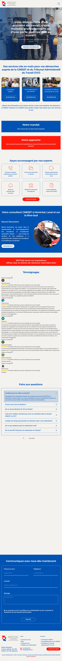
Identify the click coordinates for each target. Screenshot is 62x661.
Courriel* (7, 581)
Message (7, 593)
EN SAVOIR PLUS (10, 97)
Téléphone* (37, 569)
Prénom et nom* (9, 569)
